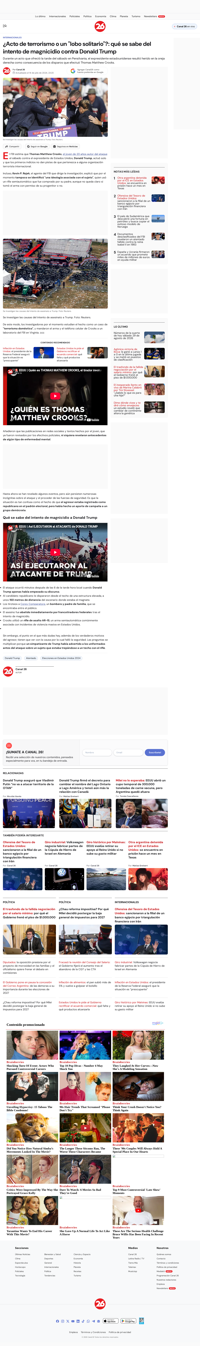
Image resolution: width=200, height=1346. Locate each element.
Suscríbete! (155, 752)
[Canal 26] (100, 1304)
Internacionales (12, 37)
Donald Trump (12, 658)
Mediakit (164, 1271)
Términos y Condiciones (93, 1332)
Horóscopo (20, 1267)
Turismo (77, 1275)
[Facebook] (57, 1321)
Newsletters (166, 1288)
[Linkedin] (78, 1321)
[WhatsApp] (88, 1321)
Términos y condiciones (168, 1262)
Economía (78, 1258)
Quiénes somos (164, 1254)
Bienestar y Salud (52, 1254)
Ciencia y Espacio (82, 1254)
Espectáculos (21, 1262)
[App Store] (110, 1321)
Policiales (19, 1271)
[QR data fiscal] (141, 1323)
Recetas (77, 1271)
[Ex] (67, 1321)
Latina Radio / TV (136, 1258)
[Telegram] (93, 1321)
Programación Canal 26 (168, 1275)
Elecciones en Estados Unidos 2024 (61, 658)
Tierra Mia (133, 1262)
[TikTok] (83, 1321)
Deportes (48, 1258)
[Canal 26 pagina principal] (100, 31)
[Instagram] (62, 1321)
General (48, 1262)
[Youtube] (72, 1321)
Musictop (132, 1271)
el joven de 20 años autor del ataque (85, 154)
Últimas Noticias (22, 1254)
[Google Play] (128, 1321)
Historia (77, 1262)
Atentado (31, 658)
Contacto (161, 1258)
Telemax (132, 1267)
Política (9, 902)
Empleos (161, 1284)
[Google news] (98, 1321)
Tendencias (49, 1275)
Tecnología (20, 1275)
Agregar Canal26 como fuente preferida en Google (90, 71)
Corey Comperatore (32, 604)
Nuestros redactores (166, 1279)
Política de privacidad (167, 1267)
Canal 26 (20, 69)
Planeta (77, 1267)
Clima (17, 1258)
